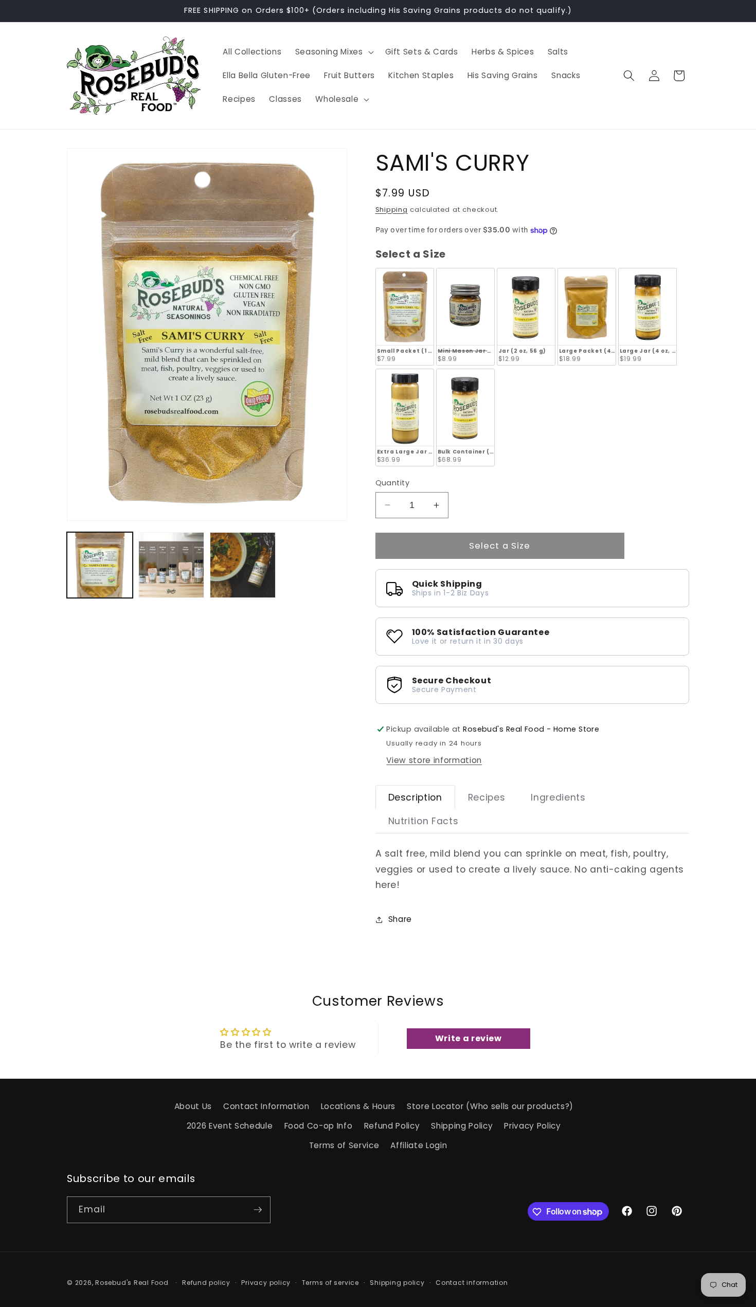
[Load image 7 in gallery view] (171, 565)
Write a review (468, 1038)
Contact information (472, 1282)
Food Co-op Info (318, 1125)
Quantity (392, 483)
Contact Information (266, 1106)
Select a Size (410, 254)
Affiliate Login (418, 1145)
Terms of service (330, 1282)
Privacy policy (266, 1282)
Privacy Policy (532, 1125)
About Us (193, 1106)
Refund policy (206, 1282)
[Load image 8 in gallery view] (243, 565)
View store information (434, 760)
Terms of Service (344, 1145)
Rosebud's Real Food (132, 1282)
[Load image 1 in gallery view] (100, 565)
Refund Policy (392, 1125)
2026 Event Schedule (230, 1125)
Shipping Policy (462, 1125)
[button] (334, 52)
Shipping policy (397, 1282)
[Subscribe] (257, 1209)
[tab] (415, 797)
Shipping (391, 209)
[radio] (404, 317)
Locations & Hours (358, 1106)
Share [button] (400, 919)
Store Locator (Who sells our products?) (490, 1106)
